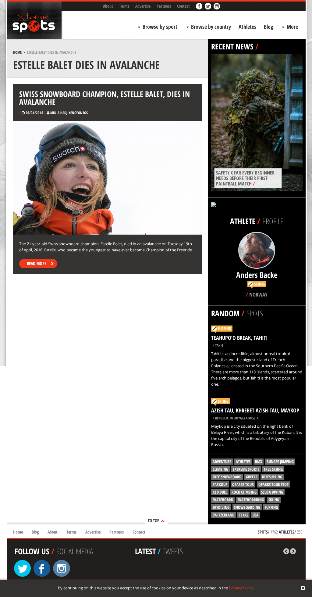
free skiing (273, 469)
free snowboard (227, 477)
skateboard (223, 499)
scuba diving (272, 492)
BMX (258, 461)
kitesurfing (272, 477)
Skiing (223, 401)
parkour (220, 484)
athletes (243, 461)
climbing (220, 469)
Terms (124, 6)
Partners (164, 6)
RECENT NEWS (232, 46)
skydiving (221, 507)
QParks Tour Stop (273, 484)
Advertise (143, 6)
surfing (271, 507)
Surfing (224, 328)
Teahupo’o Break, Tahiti (239, 337)
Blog (268, 26)
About (108, 6)
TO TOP (153, 520)
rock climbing (244, 492)
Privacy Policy (241, 588)
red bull (220, 492)
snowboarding (247, 507)
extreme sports (246, 469)
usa (255, 515)
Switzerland (223, 515)
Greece (251, 477)
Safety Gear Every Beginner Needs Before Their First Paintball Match (245, 178)
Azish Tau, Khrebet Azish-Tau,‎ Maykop (255, 410)
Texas (243, 515)
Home (17, 52)
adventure (222, 461)
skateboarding (251, 499)
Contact (183, 6)
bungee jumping (280, 461)
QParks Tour (243, 484)
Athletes (247, 26)
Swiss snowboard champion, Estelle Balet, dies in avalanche (104, 97)
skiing (273, 499)
